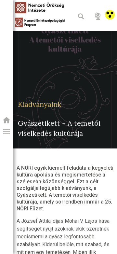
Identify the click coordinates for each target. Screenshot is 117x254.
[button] (6, 131)
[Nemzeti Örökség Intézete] (6, 122)
